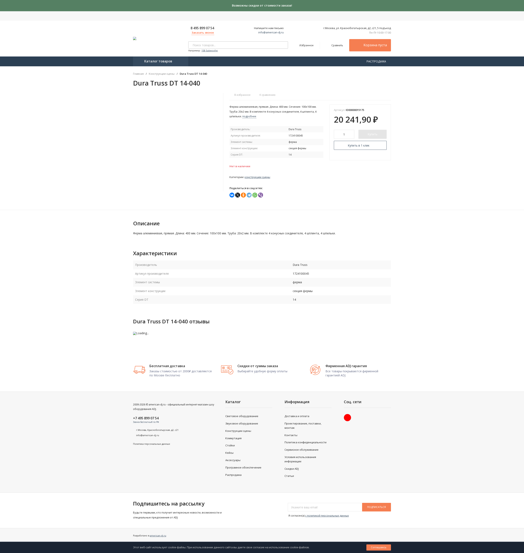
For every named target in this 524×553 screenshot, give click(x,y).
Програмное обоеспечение (243, 467)
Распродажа (233, 475)
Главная (138, 73)
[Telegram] (249, 195)
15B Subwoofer (209, 50)
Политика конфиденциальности (305, 442)
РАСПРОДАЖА (376, 61)
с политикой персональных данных (327, 515)
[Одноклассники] (243, 195)
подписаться (376, 507)
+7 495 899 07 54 (146, 418)
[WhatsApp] (254, 195)
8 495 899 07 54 (202, 28)
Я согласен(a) (318, 515)
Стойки (230, 445)
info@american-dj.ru (271, 32)
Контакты (291, 435)
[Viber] (260, 195)
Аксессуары (233, 460)
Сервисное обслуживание (301, 449)
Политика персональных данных (151, 443)
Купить (372, 134)
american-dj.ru (158, 535)
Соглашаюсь (378, 547)
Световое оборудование (241, 416)
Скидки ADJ (292, 469)
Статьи (289, 476)
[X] (237, 195)
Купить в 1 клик (358, 145)
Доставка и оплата (297, 416)
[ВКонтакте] (231, 195)
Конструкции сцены (162, 73)
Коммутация (233, 438)
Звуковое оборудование (241, 423)
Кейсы (229, 453)
